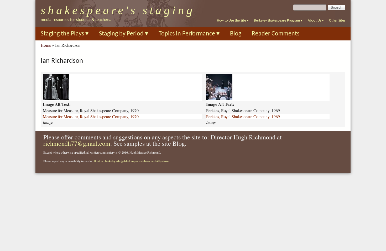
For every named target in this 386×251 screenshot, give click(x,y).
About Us (316, 20)
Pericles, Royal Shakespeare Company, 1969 (243, 116)
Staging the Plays (64, 34)
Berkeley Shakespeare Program (278, 20)
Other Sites (337, 20)
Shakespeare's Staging (118, 10)
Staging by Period (123, 34)
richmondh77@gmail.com (76, 143)
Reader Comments (275, 34)
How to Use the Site (233, 20)
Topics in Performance (189, 34)
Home (46, 45)
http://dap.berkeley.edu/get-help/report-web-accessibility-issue (131, 161)
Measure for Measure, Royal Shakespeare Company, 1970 (91, 116)
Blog (235, 34)
